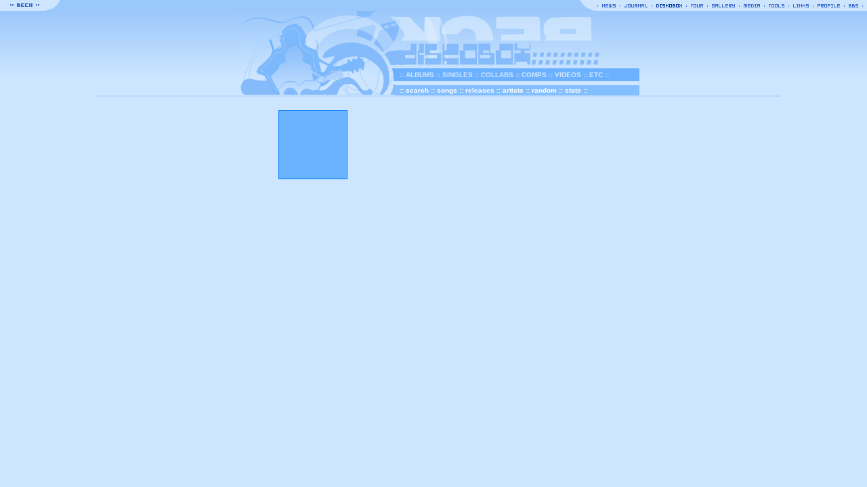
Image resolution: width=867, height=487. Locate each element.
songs (447, 90)
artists (513, 90)
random (544, 90)
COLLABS (497, 74)
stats (573, 90)
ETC (596, 74)
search (417, 90)
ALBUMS (420, 74)
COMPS (534, 74)
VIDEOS (568, 74)
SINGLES (457, 74)
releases (479, 90)
